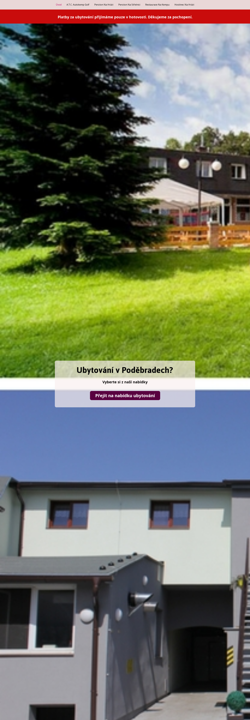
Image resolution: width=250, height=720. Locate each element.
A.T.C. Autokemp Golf (78, 4)
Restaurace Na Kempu (157, 4)
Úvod (58, 4)
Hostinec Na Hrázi (184, 4)
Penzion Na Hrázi (103, 4)
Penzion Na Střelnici (129, 4)
